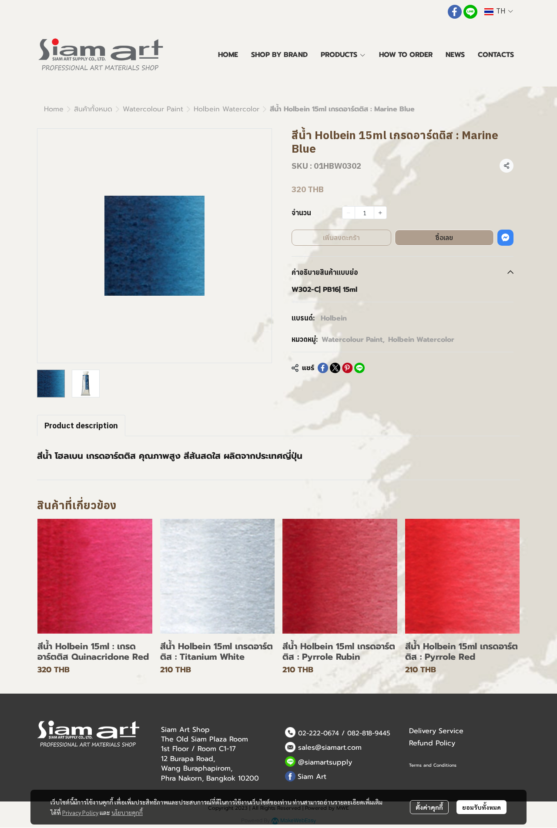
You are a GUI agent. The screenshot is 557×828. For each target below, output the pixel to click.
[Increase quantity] (380, 213)
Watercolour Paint (153, 109)
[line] (470, 12)
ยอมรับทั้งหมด (481, 807)
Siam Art (312, 776)
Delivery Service (436, 731)
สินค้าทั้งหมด (93, 109)
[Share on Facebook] (323, 368)
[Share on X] (335, 368)
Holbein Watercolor (226, 109)
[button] (498, 11)
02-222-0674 (318, 733)
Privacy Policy (80, 812)
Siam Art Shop (185, 729)
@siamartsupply (325, 762)
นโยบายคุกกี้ (127, 812)
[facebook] (455, 12)
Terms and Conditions (432, 765)
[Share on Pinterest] (347, 368)
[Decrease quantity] (348, 213)
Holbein (334, 318)
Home (54, 109)
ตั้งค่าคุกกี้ (429, 807)
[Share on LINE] (359, 368)
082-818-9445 (368, 733)
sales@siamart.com (330, 747)
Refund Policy (432, 743)
